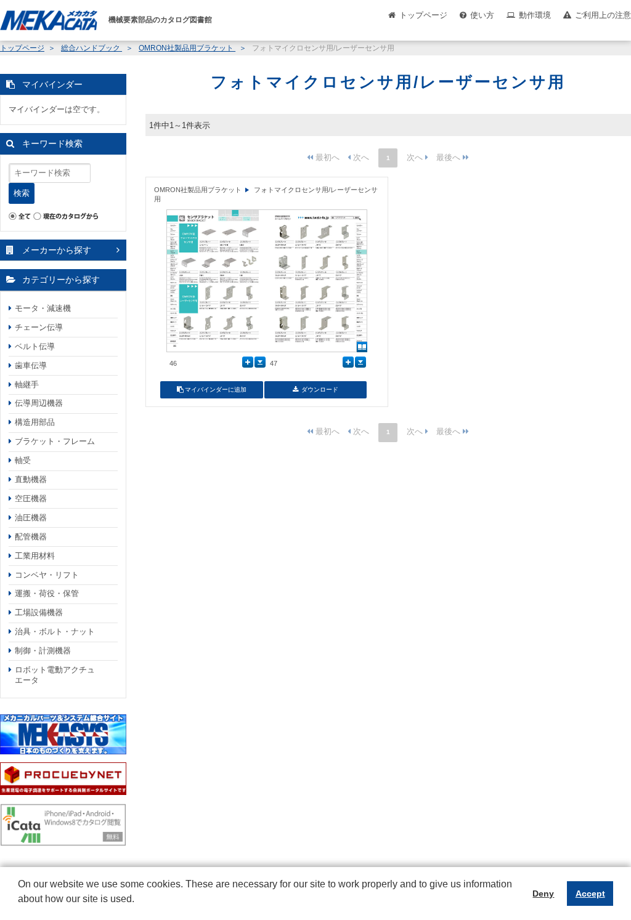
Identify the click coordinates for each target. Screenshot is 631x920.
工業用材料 (35, 555)
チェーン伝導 (39, 327)
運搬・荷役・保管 (47, 593)
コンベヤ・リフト (47, 574)
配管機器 (31, 536)
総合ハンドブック (91, 48)
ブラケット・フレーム (55, 441)
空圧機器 (31, 498)
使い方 (482, 15)
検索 (22, 193)
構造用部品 (35, 422)
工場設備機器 (39, 612)
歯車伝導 (31, 365)
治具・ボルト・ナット (55, 631)
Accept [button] (590, 893)
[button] (20, 908)
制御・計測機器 (43, 650)
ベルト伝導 (35, 346)
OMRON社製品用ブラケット (187, 48)
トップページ (423, 15)
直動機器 (31, 479)
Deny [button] (543, 893)
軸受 (23, 460)
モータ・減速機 (43, 308)
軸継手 (27, 384)
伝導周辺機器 (39, 403)
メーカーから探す (56, 250)
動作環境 (535, 15)
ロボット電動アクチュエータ (55, 675)
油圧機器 (31, 517)
